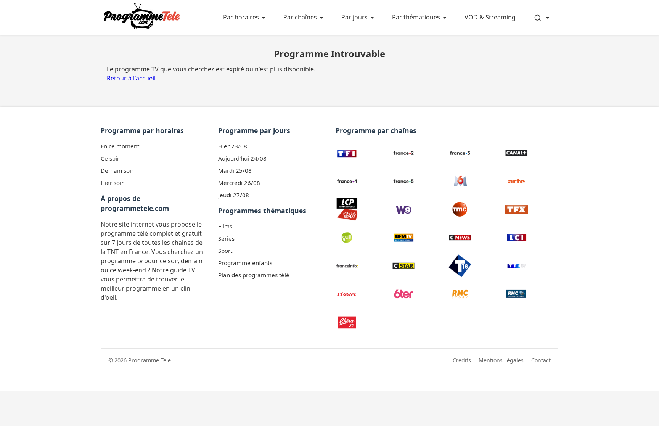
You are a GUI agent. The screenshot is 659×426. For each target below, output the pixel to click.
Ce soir (110, 158)
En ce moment (120, 146)
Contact (541, 360)
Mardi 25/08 (235, 170)
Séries (226, 238)
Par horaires (241, 17)
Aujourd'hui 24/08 (242, 158)
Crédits (462, 360)
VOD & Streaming (490, 17)
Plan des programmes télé (253, 275)
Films (225, 226)
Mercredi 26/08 (239, 182)
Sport (225, 250)
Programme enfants (245, 263)
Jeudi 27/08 (233, 195)
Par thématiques (416, 17)
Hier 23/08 (232, 146)
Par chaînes (300, 17)
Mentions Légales (501, 360)
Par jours (354, 17)
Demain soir (117, 170)
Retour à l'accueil (131, 78)
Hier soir (112, 182)
